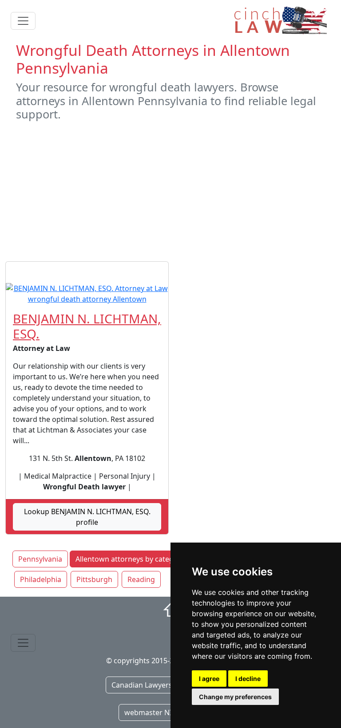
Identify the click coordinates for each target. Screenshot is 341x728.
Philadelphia (40, 579)
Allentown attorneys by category (130, 559)
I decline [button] (248, 678)
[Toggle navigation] (23, 21)
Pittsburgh (94, 579)
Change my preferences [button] (235, 696)
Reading (141, 579)
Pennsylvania (40, 559)
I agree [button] (209, 678)
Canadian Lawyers (141, 685)
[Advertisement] (170, 191)
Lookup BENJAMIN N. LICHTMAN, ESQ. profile (87, 517)
